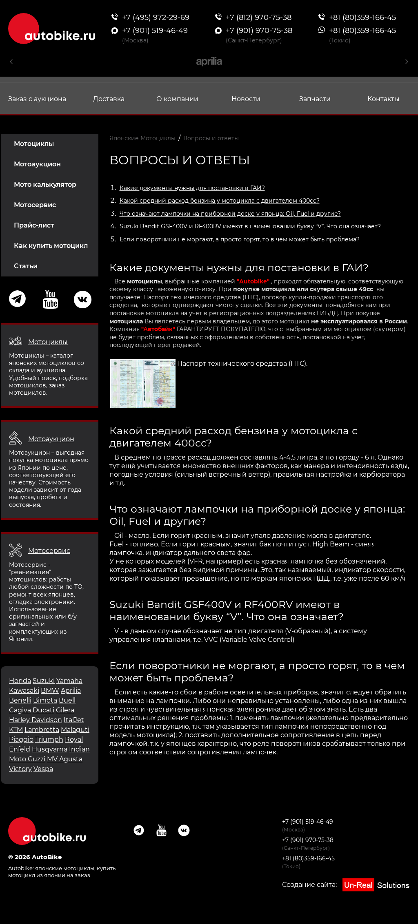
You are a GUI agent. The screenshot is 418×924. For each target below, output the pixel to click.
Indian (79, 749)
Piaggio (21, 739)
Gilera (65, 710)
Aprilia (71, 690)
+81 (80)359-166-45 (308, 858)
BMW (50, 690)
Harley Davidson (35, 720)
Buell (67, 700)
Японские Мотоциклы (142, 138)
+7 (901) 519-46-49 (307, 821)
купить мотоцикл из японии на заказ (62, 871)
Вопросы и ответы (211, 138)
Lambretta (41, 730)
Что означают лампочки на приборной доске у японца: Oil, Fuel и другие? (230, 213)
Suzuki (44, 681)
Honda (20, 681)
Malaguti (75, 730)
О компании (177, 99)
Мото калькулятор (45, 184)
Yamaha (69, 681)
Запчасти (315, 99)
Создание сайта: (310, 885)
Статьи (26, 266)
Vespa (43, 769)
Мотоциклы (34, 144)
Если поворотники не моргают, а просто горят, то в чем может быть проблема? (240, 239)
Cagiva (20, 710)
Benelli (20, 700)
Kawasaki (24, 690)
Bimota (45, 700)
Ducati (43, 710)
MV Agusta (64, 759)
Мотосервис (35, 205)
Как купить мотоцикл (51, 246)
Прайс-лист (34, 225)
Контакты (383, 99)
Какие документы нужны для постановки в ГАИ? (192, 188)
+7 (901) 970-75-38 (308, 840)
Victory (20, 769)
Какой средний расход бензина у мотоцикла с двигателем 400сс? (220, 200)
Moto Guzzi (27, 759)
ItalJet (74, 720)
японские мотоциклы (64, 868)
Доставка (109, 99)
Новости (245, 99)
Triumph (49, 739)
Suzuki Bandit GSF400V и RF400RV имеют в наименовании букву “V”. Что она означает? (250, 226)
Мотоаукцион (37, 164)
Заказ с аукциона (37, 99)
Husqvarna (49, 749)
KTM (16, 730)
